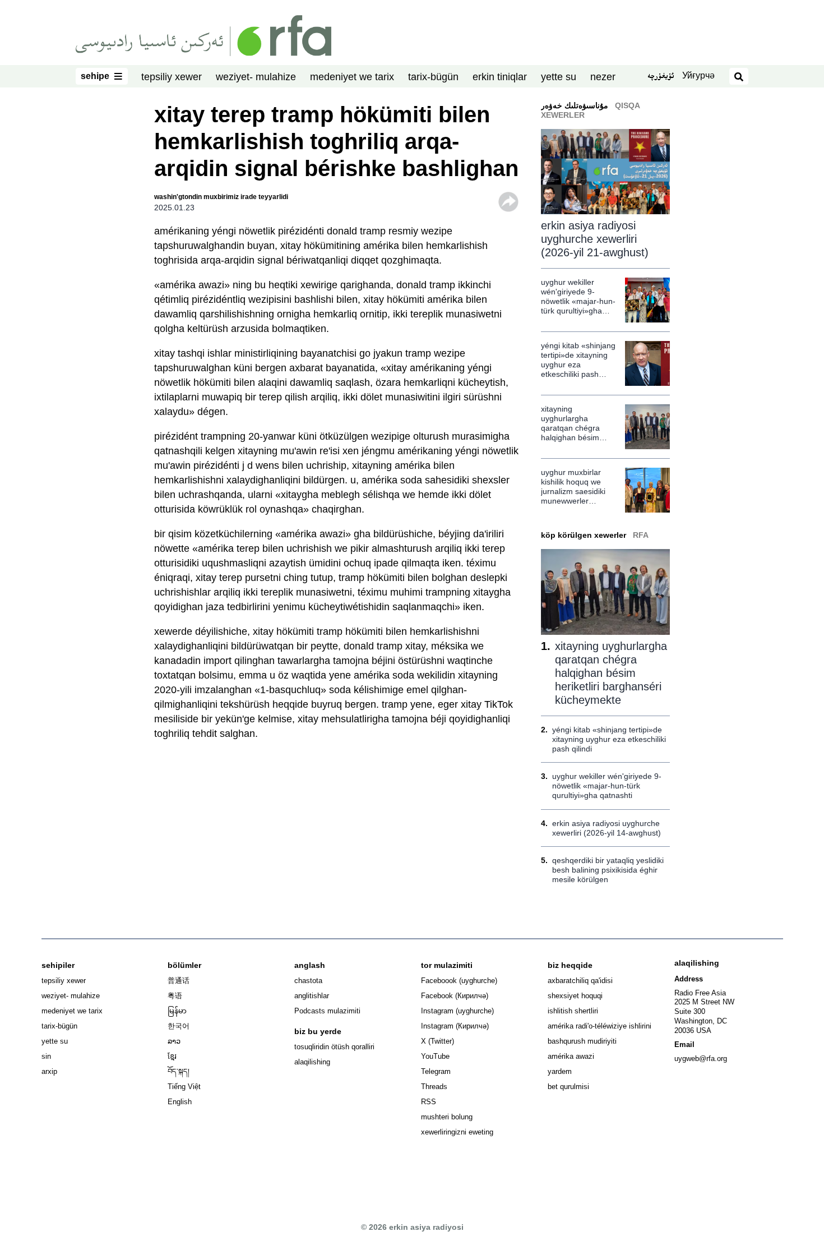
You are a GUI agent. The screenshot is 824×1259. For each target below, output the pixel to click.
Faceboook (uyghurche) (459, 980)
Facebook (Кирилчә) (454, 995)
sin (46, 1056)
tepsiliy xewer (171, 76)
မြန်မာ (177, 1011)
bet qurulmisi (568, 1086)
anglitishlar (311, 995)
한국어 (178, 1026)
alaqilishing (312, 1062)
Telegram (436, 1071)
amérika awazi (571, 1056)
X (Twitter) (437, 1041)
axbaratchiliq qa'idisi (580, 980)
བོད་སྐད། (178, 1071)
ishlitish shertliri (573, 1011)
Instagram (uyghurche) (457, 1011)
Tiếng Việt (184, 1086)
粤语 (175, 995)
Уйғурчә (698, 75)
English (180, 1101)
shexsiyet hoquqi (575, 995)
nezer (602, 76)
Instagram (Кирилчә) (455, 1026)
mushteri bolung (447, 1117)
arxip (49, 1071)
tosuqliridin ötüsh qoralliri (334, 1047)
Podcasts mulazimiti (327, 1011)
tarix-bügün (433, 76)
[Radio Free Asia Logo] (203, 34)
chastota (308, 980)
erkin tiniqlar (500, 76)
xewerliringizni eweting (457, 1132)
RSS (428, 1101)
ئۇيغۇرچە (660, 76)
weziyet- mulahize (256, 76)
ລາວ (174, 1041)
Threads (434, 1086)
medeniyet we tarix (352, 76)
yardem (560, 1071)
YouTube (435, 1056)
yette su (558, 76)
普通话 (178, 980)
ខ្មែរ (172, 1056)
